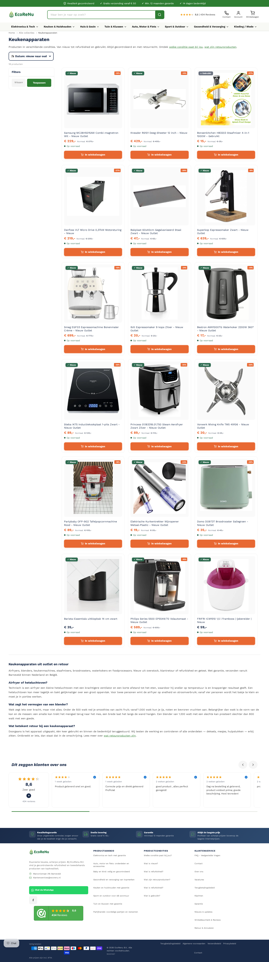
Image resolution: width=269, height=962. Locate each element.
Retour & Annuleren (204, 928)
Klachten (199, 896)
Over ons (199, 871)
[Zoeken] (159, 15)
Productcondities (156, 851)
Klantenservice (205, 851)
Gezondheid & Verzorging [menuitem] (209, 26)
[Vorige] (242, 765)
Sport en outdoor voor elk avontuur (111, 896)
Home (12, 33)
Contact (199, 863)
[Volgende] (253, 765)
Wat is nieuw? (151, 863)
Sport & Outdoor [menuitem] (175, 26)
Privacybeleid (229, 943)
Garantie (199, 904)
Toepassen (39, 82)
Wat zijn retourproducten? (157, 879)
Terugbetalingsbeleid (205, 888)
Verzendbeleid (214, 943)
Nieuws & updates (203, 912)
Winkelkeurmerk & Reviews (208, 920)
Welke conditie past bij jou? (158, 855)
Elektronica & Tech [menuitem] (23, 26)
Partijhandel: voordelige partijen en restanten (115, 912)
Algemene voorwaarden (194, 943)
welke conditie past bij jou (186, 46)
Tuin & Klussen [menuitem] (113, 26)
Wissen (18, 82)
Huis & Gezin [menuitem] (88, 26)
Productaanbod (103, 851)
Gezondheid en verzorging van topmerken (113, 879)
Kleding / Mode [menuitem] (243, 26)
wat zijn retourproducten (220, 46)
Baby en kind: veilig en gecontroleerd (111, 871)
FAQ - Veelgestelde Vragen (207, 855)
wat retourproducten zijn (120, 735)
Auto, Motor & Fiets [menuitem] (144, 26)
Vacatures (199, 879)
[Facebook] (33, 900)
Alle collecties (26, 33)
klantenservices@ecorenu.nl (47, 877)
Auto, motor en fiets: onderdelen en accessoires (111, 864)
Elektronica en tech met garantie (109, 855)
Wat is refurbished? (153, 871)
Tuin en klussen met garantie (107, 904)
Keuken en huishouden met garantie (111, 888)
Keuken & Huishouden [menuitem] (57, 26)
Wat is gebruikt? (152, 896)
